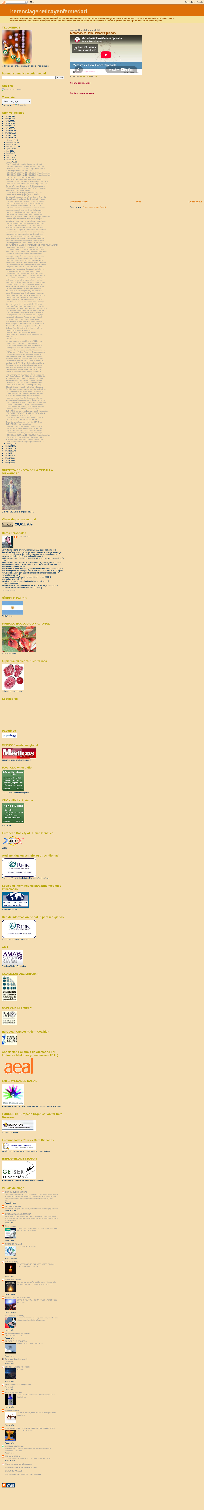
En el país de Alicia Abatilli (16, 1359)
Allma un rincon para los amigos (18, 1464)
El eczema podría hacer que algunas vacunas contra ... (26, 249)
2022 (7, 126)
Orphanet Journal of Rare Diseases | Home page (24, 382)
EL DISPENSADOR (13, 1206)
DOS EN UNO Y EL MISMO (15, 1336)
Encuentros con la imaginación (18, 1385)
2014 (7, 451)
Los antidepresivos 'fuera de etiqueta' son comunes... (25, 293)
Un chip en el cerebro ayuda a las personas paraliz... (25, 273)
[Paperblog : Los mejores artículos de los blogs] (9, 738)
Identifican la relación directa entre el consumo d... (24, 372)
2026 (7, 116)
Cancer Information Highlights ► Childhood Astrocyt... (25, 186)
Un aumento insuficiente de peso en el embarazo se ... (25, 289)
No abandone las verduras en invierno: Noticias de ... (25, 284)
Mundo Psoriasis (12, 1410)
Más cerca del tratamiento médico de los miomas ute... (25, 374)
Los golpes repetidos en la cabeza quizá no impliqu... (25, 315)
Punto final (9, 1387)
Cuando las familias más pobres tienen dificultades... (25, 254)
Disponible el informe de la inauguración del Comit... (24, 426)
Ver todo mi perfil (9, 590)
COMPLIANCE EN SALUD (26, 1246)
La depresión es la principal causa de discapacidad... (25, 334)
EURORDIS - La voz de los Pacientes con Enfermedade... (27, 411)
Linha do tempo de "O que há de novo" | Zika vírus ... (25, 341)
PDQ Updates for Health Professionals (20, 177)
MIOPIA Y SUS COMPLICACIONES (30, 1343)
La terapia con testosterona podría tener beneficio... (24, 280)
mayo (8, 155)
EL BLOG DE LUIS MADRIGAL (17, 1333)
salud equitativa (23, 537)
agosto (9, 149)
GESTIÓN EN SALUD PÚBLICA (18, 1214)
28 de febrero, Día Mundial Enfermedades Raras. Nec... (26, 238)
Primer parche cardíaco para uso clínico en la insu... (25, 348)
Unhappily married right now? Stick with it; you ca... (24, 409)
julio (8, 151)
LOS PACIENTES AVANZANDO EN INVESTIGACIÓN (25, 413)
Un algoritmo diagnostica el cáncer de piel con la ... (24, 354)
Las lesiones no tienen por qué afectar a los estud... (24, 258)
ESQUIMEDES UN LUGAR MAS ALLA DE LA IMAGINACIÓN (30, 1428)
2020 (7, 130)
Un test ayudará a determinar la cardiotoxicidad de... (25, 345)
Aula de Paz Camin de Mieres (17, 1298)
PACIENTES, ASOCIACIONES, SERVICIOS (22, 420)
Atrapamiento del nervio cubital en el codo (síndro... (24, 321)
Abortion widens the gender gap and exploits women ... (25, 406)
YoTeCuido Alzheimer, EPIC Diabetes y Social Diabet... (25, 376)
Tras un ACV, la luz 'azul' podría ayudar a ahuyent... (24, 291)
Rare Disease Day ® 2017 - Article (18, 415)
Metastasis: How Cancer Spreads (18, 190)
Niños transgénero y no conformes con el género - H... (26, 323)
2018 (7, 135)
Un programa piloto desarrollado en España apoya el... (25, 400)
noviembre (10, 142)
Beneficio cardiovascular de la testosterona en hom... (25, 358)
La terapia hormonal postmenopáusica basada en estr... (26, 208)
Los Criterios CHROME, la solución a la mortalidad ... (25, 363)
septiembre (10, 146)
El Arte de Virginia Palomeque (17, 1367)
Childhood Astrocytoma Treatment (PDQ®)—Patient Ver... (27, 188)
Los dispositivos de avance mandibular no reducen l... (25, 223)
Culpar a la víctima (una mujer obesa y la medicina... (25, 430)
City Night (20, 1369)
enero (8, 444)
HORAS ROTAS (11, 1262)
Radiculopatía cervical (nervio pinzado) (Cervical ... (24, 319)
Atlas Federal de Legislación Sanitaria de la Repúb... (24, 164)
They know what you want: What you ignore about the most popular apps (31, 1209)
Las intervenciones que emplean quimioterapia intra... (25, 234)
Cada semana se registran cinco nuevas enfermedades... (27, 230)
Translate (22, 105)
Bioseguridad (10, 1226)
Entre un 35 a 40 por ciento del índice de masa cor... (25, 225)
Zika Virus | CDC (12, 339)
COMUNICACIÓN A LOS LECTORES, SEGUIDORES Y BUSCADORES (32, 245)
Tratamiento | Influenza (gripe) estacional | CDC (23, 326)
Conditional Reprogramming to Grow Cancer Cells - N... (26, 197)
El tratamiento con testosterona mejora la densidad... (25, 393)
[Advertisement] (92, 179)
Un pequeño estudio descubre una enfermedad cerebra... (26, 265)
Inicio (138, 202)
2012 (7, 456)
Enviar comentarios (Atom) (94, 207)
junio (8, 153)
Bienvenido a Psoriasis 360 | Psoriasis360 (23, 1474)
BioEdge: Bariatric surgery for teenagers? (21, 332)
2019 (7, 133)
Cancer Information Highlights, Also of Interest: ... (23, 195)
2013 (7, 453)
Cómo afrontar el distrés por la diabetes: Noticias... (24, 304)
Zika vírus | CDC (12, 337)
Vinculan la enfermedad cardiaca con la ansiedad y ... (25, 269)
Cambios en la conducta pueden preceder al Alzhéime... (26, 389)
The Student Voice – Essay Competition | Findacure (24, 378)
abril (8, 157)
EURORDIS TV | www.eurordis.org (18, 424)
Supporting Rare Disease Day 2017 (19, 171)
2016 (7, 446)
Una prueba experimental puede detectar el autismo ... (25, 267)
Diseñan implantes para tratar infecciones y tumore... (25, 232)
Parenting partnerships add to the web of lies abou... (24, 243)
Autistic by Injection (13, 1392)
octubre (9, 144)
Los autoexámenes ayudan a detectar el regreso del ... (26, 306)
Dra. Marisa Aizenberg (14, 1315)
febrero (9, 162)
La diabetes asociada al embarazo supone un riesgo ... (26, 302)
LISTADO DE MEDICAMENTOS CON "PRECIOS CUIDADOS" (28, 1458)
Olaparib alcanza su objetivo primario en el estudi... (24, 387)
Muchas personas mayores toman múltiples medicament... (27, 251)
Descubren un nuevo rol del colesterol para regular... (25, 365)
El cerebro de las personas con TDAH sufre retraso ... (25, 350)
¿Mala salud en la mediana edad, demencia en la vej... (25, 286)
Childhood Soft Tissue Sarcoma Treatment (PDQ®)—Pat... (27, 184)
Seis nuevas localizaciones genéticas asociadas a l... (25, 356)
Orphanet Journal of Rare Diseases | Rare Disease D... (26, 168)
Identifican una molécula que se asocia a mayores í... (25, 367)
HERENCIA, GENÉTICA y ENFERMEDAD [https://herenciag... (28, 173)
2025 (7, 119)
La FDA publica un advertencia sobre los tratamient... (25, 247)
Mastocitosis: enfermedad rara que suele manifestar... (25, 227)
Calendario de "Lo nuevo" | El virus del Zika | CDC (24, 343)
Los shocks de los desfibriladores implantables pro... (25, 260)
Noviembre (9, 1361)
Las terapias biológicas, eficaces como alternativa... (24, 212)
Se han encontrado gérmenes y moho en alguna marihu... (26, 262)
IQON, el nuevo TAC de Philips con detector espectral (25, 352)
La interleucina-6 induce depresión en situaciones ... (24, 369)
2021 (7, 128)
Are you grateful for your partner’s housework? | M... (25, 404)
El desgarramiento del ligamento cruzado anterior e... (25, 313)
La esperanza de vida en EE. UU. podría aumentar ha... (26, 295)
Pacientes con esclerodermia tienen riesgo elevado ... (25, 236)
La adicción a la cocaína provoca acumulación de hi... (25, 214)
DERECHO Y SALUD (14, 1244)
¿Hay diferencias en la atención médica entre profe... (25, 439)
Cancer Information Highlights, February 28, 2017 (24, 193)
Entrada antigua (195, 202)
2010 (7, 460)
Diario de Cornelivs (13, 1280)
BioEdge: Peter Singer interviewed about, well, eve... (24, 328)
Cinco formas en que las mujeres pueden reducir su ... (25, 442)
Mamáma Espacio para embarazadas (21, 1467)
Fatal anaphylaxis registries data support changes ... (25, 380)
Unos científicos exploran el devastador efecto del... (24, 271)
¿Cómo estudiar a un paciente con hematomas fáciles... (26, 437)
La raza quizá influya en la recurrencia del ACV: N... (24, 299)
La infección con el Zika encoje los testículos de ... (24, 297)
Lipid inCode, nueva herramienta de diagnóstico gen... (25, 203)
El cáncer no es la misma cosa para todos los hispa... (25, 278)
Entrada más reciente (79, 202)
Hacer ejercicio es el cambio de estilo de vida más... (24, 398)
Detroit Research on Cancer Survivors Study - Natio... (25, 199)
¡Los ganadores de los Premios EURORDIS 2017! (24, 428)
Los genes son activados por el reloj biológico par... (24, 210)
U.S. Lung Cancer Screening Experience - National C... (26, 201)
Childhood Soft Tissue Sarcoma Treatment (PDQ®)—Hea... (27, 181)
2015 (7, 448)
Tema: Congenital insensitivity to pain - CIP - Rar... (24, 422)
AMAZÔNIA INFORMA (14, 1446)
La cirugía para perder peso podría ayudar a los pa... (25, 256)
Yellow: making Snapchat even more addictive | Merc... (25, 241)
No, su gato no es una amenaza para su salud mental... (26, 275)
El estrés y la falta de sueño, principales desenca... (24, 396)
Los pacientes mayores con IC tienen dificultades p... (25, 361)
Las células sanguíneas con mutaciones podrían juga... (26, 221)
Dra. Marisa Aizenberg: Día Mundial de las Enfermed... (25, 166)
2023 (7, 123)
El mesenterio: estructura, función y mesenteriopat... (25, 433)
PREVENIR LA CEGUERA (16, 1341)
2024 (7, 121)
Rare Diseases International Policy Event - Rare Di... (25, 417)
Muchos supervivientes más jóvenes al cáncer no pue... (26, 282)
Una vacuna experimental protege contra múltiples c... (25, 219)
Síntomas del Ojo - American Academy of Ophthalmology (26, 308)
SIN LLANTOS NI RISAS (25, 1431)
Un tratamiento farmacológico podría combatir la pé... (25, 391)
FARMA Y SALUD (12, 1456)
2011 (7, 458)
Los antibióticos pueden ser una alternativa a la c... (24, 205)
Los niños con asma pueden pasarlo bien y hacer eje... (26, 310)
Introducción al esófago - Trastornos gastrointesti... (24, 317)
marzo (8, 160)
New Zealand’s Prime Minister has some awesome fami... (26, 402)
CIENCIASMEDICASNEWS (16, 1192)
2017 (7, 138)
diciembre (10, 140)
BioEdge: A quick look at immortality (18, 330)
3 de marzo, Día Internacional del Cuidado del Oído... (25, 179)
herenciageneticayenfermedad (48, 11)
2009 (7, 463)
